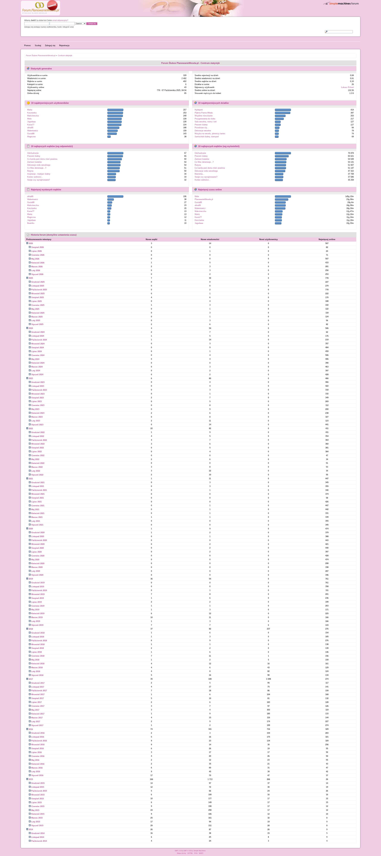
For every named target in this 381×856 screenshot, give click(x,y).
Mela (29, 119)
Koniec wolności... (35, 177)
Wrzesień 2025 (37, 293)
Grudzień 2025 (37, 282)
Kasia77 (30, 125)
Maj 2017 (35, 710)
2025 (31, 278)
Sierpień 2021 (37, 498)
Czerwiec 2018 (37, 656)
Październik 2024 (39, 340)
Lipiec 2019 (36, 602)
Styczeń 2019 (37, 625)
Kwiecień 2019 (37, 613)
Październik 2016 (39, 741)
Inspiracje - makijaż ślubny (38, 174)
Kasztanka (31, 113)
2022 (31, 428)
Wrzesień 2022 (37, 444)
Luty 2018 (35, 671)
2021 (31, 479)
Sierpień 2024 (37, 347)
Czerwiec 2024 (37, 355)
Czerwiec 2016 (37, 756)
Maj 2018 (35, 660)
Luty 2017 (35, 721)
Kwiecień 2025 (37, 313)
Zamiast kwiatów (34, 162)
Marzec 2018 (37, 667)
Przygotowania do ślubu (205, 119)
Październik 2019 (39, 590)
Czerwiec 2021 (37, 505)
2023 (31, 378)
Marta (29, 110)
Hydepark (199, 110)
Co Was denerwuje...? (36, 168)
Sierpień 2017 (37, 698)
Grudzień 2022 (37, 432)
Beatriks (30, 223)
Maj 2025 (35, 309)
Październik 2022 (39, 440)
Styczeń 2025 (37, 324)
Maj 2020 (35, 560)
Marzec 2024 (37, 367)
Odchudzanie (33, 153)
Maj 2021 (35, 509)
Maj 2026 (35, 259)
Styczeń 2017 (37, 725)
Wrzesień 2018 (37, 644)
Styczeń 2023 (37, 425)
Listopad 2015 (37, 787)
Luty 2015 (35, 822)
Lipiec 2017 (36, 702)
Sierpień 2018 (37, 648)
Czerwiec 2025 (37, 305)
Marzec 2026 (37, 266)
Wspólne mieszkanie (204, 116)
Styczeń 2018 (37, 675)
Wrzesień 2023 (37, 394)
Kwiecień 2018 (37, 664)
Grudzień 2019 (37, 583)
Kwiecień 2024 (37, 363)
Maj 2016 (35, 760)
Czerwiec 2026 (37, 255)
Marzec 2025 (37, 317)
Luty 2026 (35, 270)
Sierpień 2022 (37, 448)
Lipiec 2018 (36, 652)
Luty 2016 (35, 771)
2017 (31, 679)
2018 (31, 629)
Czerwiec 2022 (37, 455)
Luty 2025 (35, 320)
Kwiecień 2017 (37, 714)
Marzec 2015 (37, 818)
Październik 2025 (39, 290)
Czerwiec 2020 (37, 556)
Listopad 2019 (37, 586)
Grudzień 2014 (37, 833)
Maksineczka (33, 116)
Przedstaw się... (202, 127)
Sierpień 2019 (37, 598)
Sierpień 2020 (37, 548)
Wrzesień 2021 (37, 494)
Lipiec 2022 (36, 451)
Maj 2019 (35, 610)
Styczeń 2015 (37, 825)
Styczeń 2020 (37, 575)
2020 (31, 529)
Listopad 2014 (37, 837)
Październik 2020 (39, 540)
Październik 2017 (39, 690)
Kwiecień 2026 (37, 263)
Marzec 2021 (37, 517)
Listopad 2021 (37, 486)
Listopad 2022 (37, 436)
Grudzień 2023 (37, 382)
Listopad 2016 (37, 737)
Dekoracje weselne (203, 130)
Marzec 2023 (37, 417)
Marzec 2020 (37, 567)
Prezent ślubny (201, 125)
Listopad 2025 (37, 286)
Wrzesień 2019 (37, 594)
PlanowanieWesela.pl (204, 199)
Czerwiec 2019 (37, 606)
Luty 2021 (35, 521)
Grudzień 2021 (37, 482)
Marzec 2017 (37, 718)
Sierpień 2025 (37, 297)
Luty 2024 (35, 371)
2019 (31, 579)
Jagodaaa (31, 122)
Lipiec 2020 (36, 552)
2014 (31, 829)
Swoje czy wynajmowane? (38, 180)
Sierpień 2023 (37, 398)
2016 (31, 729)
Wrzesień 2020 (37, 544)
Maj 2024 (35, 359)
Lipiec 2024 (36, 351)
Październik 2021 (39, 490)
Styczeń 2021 (37, 525)
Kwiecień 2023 (37, 413)
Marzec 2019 (37, 617)
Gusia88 (30, 133)
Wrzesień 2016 (37, 744)
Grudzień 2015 (37, 783)
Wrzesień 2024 (37, 344)
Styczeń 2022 (37, 475)
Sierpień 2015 (37, 799)
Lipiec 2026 (36, 251)
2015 (31, 779)
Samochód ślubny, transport (207, 136)
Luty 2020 (35, 571)
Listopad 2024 (37, 336)
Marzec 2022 (37, 467)
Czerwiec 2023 (37, 405)
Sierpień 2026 (37, 247)
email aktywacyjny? (60, 20)
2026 (31, 243)
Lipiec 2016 (36, 752)
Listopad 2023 (37, 386)
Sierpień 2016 (37, 748)
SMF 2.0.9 (178, 851)
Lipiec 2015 (36, 802)
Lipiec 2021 (36, 502)
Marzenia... (199, 174)
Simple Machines (199, 851)
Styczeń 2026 (37, 274)
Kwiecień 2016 (37, 764)
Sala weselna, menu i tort (206, 122)
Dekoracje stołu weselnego (38, 165)
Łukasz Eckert (347, 87)
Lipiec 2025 (36, 301)
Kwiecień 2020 (37, 563)
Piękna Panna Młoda (204, 113)
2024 (31, 328)
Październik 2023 (39, 390)
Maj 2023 (35, 409)
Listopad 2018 (37, 637)
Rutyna (30, 171)
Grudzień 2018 (37, 633)
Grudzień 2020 (37, 532)
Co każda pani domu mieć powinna (42, 159)
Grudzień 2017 (37, 683)
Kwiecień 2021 (37, 513)
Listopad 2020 (37, 536)
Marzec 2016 (37, 768)
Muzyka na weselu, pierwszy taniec (210, 133)
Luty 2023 (35, 421)
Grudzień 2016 (37, 733)
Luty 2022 (35, 471)
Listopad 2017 (37, 687)
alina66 (30, 127)
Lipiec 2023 (36, 401)
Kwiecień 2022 (37, 463)
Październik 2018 (39, 640)
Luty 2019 (35, 621)
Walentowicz (32, 130)
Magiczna (31, 136)
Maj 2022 (35, 459)
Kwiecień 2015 (37, 814)
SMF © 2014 (188, 851)
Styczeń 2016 (37, 775)
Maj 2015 (35, 810)
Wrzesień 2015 (37, 795)
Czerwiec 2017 (37, 706)
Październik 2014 (39, 841)
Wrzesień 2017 (37, 694)
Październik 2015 (39, 791)
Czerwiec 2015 (37, 806)
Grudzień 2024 (37, 332)
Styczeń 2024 (37, 374)
